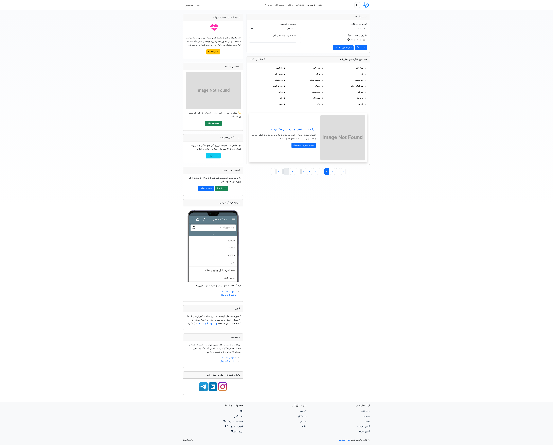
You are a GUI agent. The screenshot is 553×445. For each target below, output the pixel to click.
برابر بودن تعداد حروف (357, 35)
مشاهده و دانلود (213, 123)
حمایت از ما (213, 51)
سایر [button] (269, 5)
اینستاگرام (302, 416)
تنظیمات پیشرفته (344, 47)
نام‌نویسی (189, 5)
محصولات (279, 5)
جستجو (362, 47)
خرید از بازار (221, 188)
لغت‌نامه (300, 5)
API (241, 411)
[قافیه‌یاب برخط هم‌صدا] (366, 5)
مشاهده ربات (213, 155)
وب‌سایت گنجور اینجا (208, 323)
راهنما (290, 5)
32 (279, 171)
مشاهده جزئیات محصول (303, 145)
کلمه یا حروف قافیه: (358, 24)
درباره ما (366, 416)
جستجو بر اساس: (288, 24)
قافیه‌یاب (311, 5)
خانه (320, 5)
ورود (198, 5)
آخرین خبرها (364, 431)
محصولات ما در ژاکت (234, 421)
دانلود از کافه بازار (228, 295)
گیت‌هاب (302, 411)
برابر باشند (354, 39)
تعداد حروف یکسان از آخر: (284, 35)
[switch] (362, 40)
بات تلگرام (238, 416)
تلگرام (304, 426)
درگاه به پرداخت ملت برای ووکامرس (293, 129)
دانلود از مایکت (229, 291)
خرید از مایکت (206, 188)
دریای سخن (238, 431)
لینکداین (303, 421)
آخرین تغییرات (363, 426)
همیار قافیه (365, 411)
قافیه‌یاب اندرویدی (235, 426)
